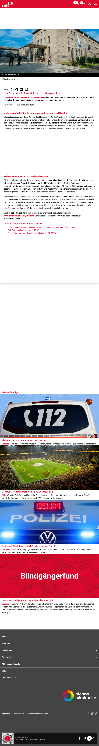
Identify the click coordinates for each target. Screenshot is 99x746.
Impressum (6, 714)
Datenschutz (18, 714)
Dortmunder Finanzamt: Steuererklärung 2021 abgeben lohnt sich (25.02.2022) (41, 227)
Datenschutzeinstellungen (37, 714)
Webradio (6, 643)
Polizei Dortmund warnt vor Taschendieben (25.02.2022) (32, 233)
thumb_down (85, 738)
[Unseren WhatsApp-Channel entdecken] (88, 713)
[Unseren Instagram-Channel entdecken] (96, 713)
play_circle (89, 738)
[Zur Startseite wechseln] (8, 4)
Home (4, 636)
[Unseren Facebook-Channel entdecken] (92, 713)
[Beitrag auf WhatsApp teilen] (12, 89)
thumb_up (93, 738)
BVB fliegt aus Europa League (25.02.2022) (26, 230)
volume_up (79, 738)
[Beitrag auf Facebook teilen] (16, 89)
